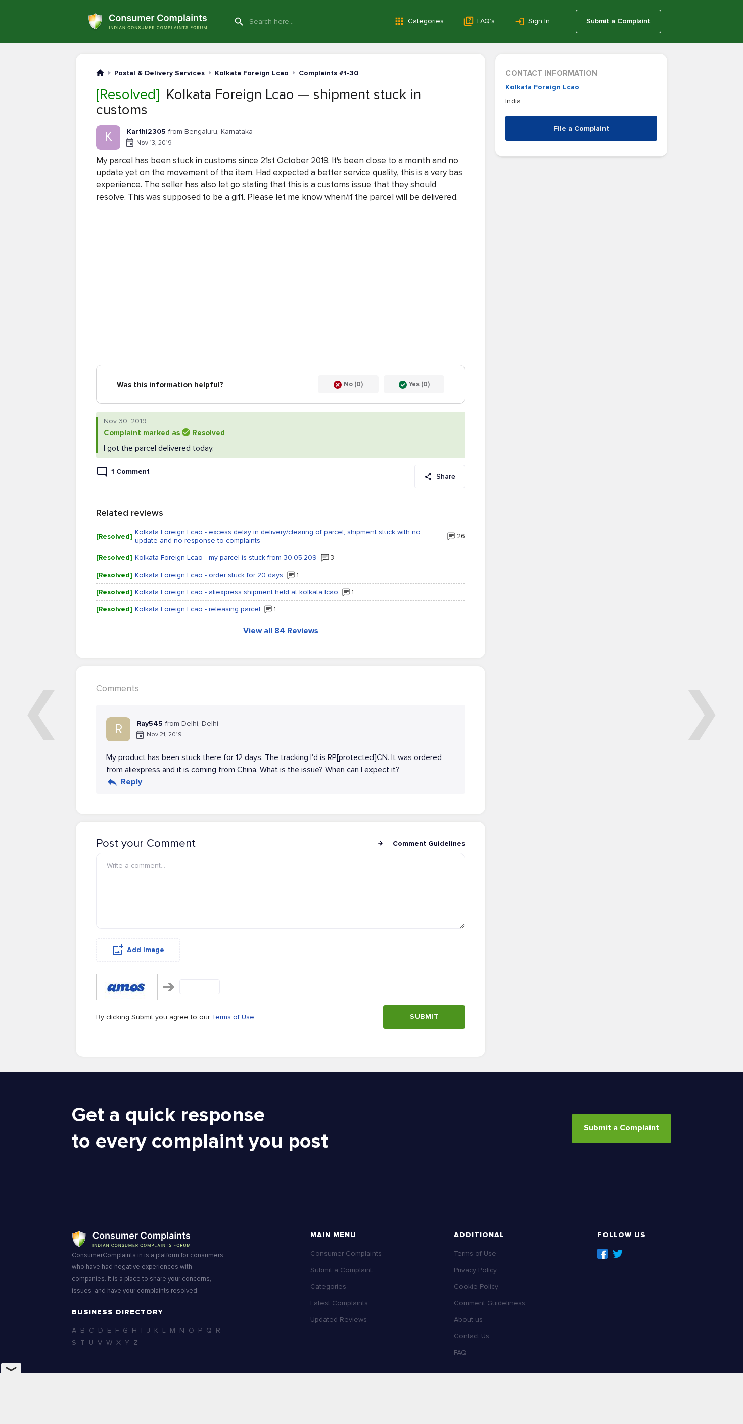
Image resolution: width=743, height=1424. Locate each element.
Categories (426, 21)
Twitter (618, 1254)
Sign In (539, 21)
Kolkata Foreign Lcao (542, 87)
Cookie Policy (476, 1286)
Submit (424, 1016)
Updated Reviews (338, 1319)
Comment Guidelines (429, 843)
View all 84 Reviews (280, 631)
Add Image (145, 949)
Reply (131, 782)
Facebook (602, 1254)
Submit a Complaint (618, 21)
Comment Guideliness (489, 1303)
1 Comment (130, 471)
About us (468, 1319)
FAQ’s (486, 21)
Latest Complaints (339, 1303)
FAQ (460, 1352)
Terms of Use (233, 1017)
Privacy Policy (475, 1270)
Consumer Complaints (346, 1253)
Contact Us (471, 1336)
